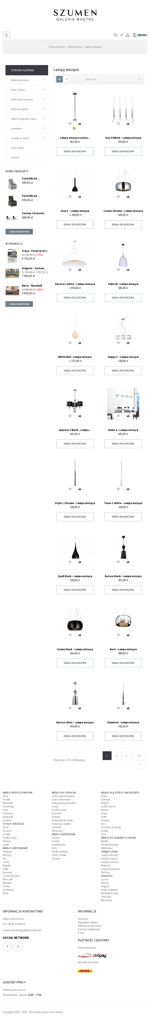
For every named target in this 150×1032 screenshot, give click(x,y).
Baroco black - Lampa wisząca (123, 576)
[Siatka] (59, 79)
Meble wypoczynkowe (22, 99)
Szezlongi (8, 806)
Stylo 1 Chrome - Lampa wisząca (75, 503)
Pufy (5, 810)
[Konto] (127, 35)
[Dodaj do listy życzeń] (70, 124)
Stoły (6, 827)
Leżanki (7, 820)
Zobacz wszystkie (19, 231)
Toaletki (56, 827)
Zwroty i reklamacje (89, 929)
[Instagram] (18, 946)
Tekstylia (106, 896)
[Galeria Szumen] (75, 15)
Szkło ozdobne (109, 889)
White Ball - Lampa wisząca (75, 357)
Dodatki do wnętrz (20, 138)
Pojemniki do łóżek (62, 820)
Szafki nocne (59, 810)
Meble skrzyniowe (19, 80)
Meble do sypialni (19, 109)
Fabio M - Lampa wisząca (123, 284)
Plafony (105, 872)
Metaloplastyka (109, 893)
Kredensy (8, 889)
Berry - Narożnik (32, 285)
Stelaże (56, 817)
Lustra (104, 879)
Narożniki (8, 803)
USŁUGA (15, 157)
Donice (56, 837)
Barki (6, 893)
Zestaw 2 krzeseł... (34, 213)
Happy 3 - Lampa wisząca (123, 357)
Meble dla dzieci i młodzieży (120, 792)
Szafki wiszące (11, 876)
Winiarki (7, 883)
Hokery (7, 841)
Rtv (5, 858)
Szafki (6, 886)
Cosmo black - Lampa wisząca (75, 649)
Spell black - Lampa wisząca (75, 576)
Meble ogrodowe (63, 834)
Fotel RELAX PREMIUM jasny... (32, 178)
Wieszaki (8, 879)
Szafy (6, 862)
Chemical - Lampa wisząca (123, 722)
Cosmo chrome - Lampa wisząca (123, 211)
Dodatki (106, 876)
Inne (103, 834)
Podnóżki (8, 817)
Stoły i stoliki (59, 855)
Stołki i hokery (60, 851)
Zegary (105, 886)
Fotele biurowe (109, 844)
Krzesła (7, 830)
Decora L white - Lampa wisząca (75, 284)
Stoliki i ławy (10, 837)
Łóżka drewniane (61, 799)
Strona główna (22, 70)
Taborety (8, 813)
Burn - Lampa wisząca (123, 649)
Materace (57, 830)
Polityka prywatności (89, 925)
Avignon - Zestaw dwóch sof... (33, 268)
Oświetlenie (16, 128)
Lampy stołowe (110, 862)
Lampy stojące (109, 858)
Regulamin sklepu (88, 922)
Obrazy (105, 883)
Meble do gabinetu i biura (23, 118)
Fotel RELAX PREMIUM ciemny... (33, 196)
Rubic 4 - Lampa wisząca (123, 430)
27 (139, 755)
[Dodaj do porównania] (80, 124)
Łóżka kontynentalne (64, 803)
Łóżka (104, 796)
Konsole (7, 872)
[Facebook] (7, 946)
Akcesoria (106, 900)
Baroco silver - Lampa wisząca (74, 722)
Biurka (104, 810)
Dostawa (83, 919)
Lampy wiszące (109, 855)
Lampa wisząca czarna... (75, 137)
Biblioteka (106, 848)
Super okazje (17, 147)
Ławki (6, 844)
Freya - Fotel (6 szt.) (34, 251)
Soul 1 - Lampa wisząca (75, 211)
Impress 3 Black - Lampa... (75, 430)
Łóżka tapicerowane (63, 796)
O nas (81, 932)
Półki (5, 869)
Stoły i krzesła (18, 89)
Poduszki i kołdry (61, 823)
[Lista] (67, 79)
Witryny (7, 855)
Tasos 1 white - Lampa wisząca (123, 503)
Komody (7, 851)
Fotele (6, 799)
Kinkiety (105, 865)
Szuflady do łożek (111, 827)
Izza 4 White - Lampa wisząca (123, 137)
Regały (7, 865)
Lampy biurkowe (110, 869)
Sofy (5, 796)
